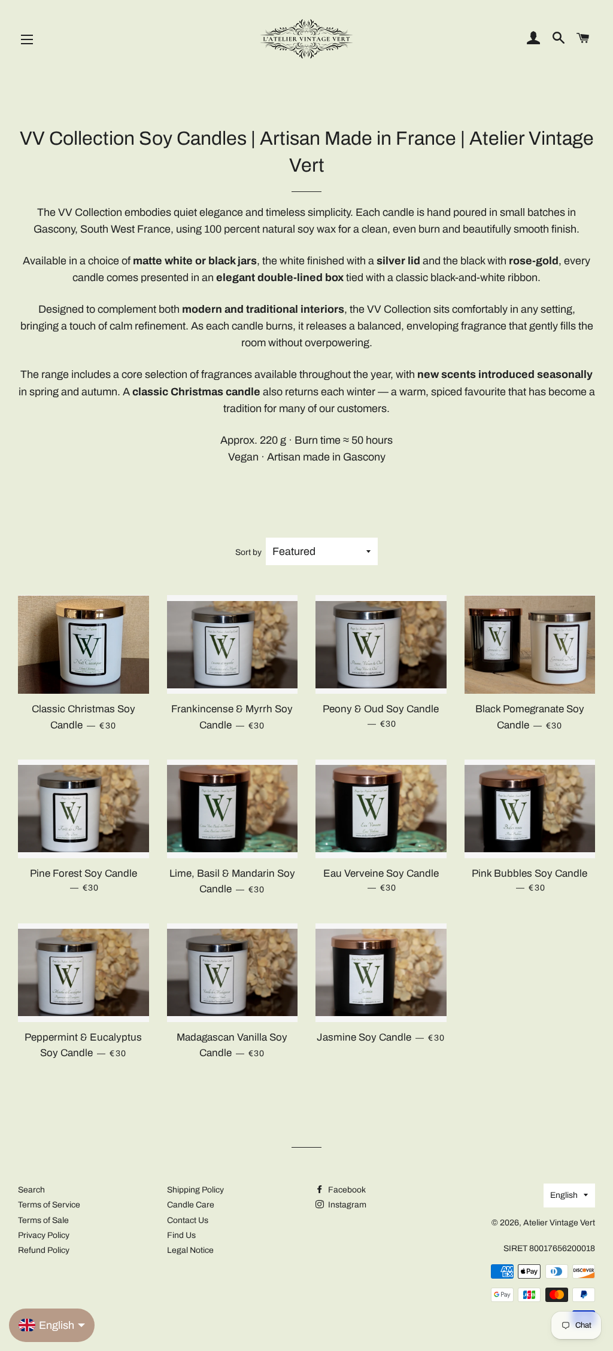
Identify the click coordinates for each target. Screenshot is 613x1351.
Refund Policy (43, 1250)
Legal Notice (190, 1250)
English (564, 1195)
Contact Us (187, 1220)
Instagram (346, 1204)
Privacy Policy (43, 1235)
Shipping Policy (195, 1189)
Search (31, 1189)
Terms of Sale (43, 1220)
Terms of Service (49, 1204)
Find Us (181, 1235)
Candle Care (190, 1204)
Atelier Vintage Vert (559, 1222)
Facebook (346, 1189)
